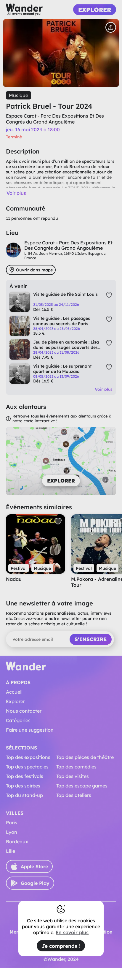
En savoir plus (72, 932)
